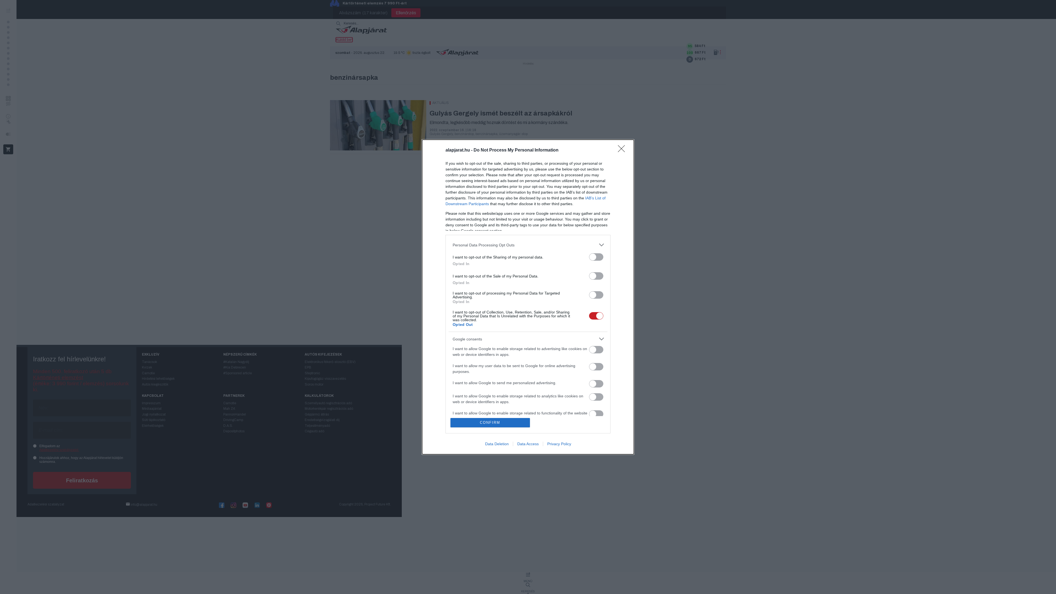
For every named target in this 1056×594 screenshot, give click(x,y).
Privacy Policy (559, 444)
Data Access (528, 444)
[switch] (596, 257)
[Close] (623, 150)
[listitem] (528, 245)
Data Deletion (497, 444)
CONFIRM (490, 422)
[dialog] (528, 297)
